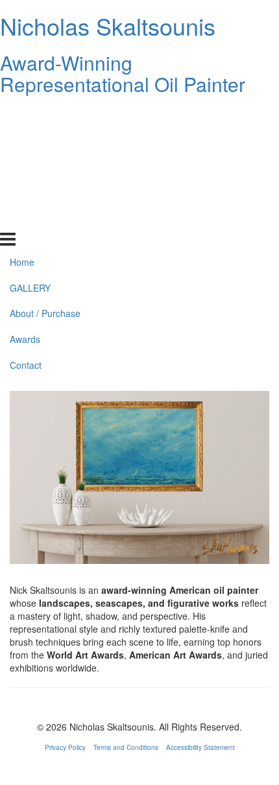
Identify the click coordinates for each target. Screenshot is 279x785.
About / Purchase (45, 165)
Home (22, 114)
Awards (25, 191)
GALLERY (30, 140)
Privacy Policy (65, 747)
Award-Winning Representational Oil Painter (122, 73)
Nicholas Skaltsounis (107, 25)
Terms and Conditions (125, 747)
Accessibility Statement (200, 747)
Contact (26, 217)
